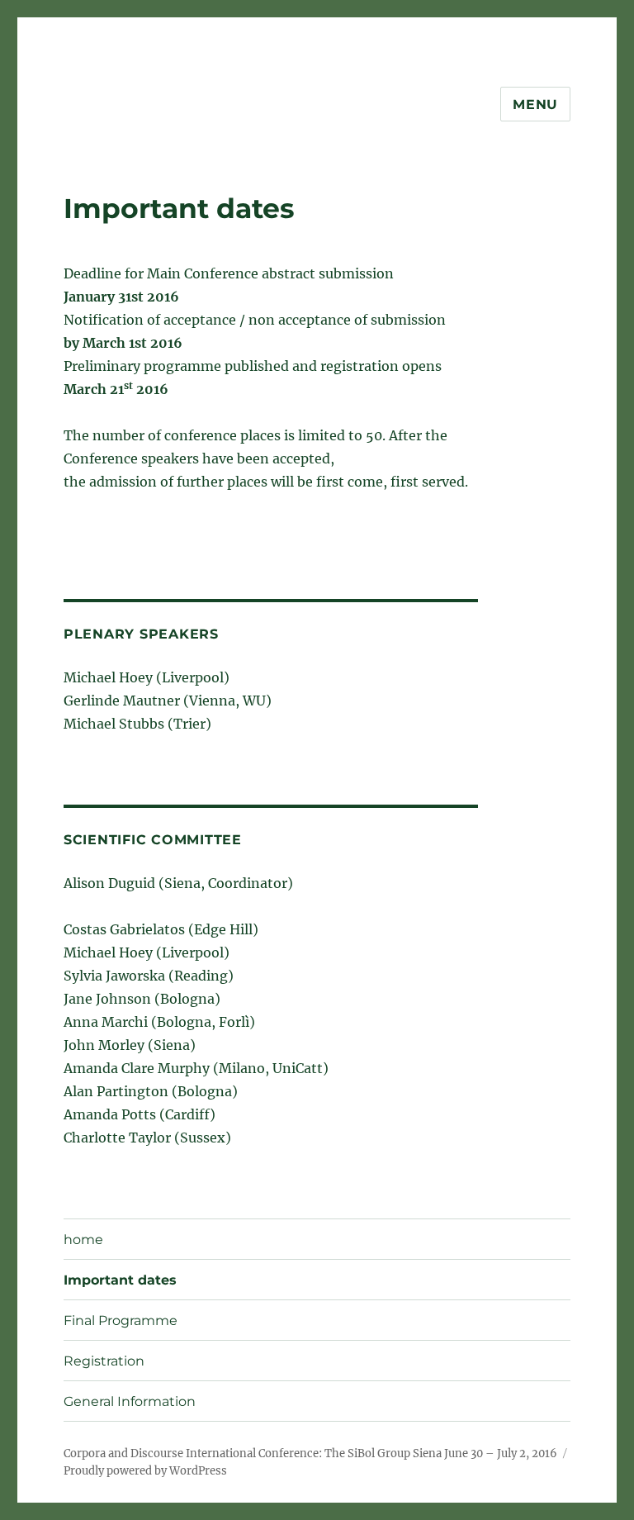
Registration (104, 1361)
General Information (130, 1401)
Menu (535, 104)
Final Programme (120, 1320)
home (83, 1239)
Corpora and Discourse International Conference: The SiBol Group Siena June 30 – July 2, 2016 (310, 1453)
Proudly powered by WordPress (145, 1471)
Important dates (120, 1280)
